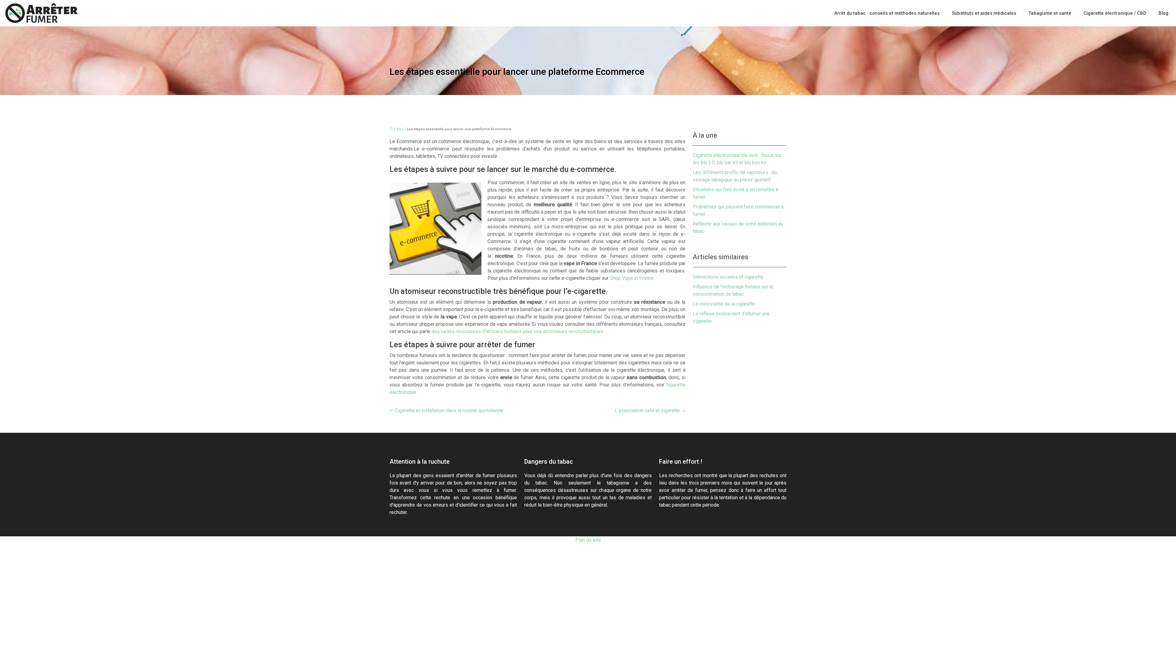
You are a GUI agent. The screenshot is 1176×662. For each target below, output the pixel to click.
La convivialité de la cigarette (724, 304)
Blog (1163, 13)
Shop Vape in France (632, 278)
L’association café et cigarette (647, 410)
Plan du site (588, 540)
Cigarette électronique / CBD (1115, 13)
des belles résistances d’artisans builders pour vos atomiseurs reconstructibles (517, 331)
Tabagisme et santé (1049, 13)
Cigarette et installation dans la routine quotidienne (449, 410)
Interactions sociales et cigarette (728, 277)
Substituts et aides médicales (984, 13)
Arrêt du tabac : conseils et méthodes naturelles (887, 13)
